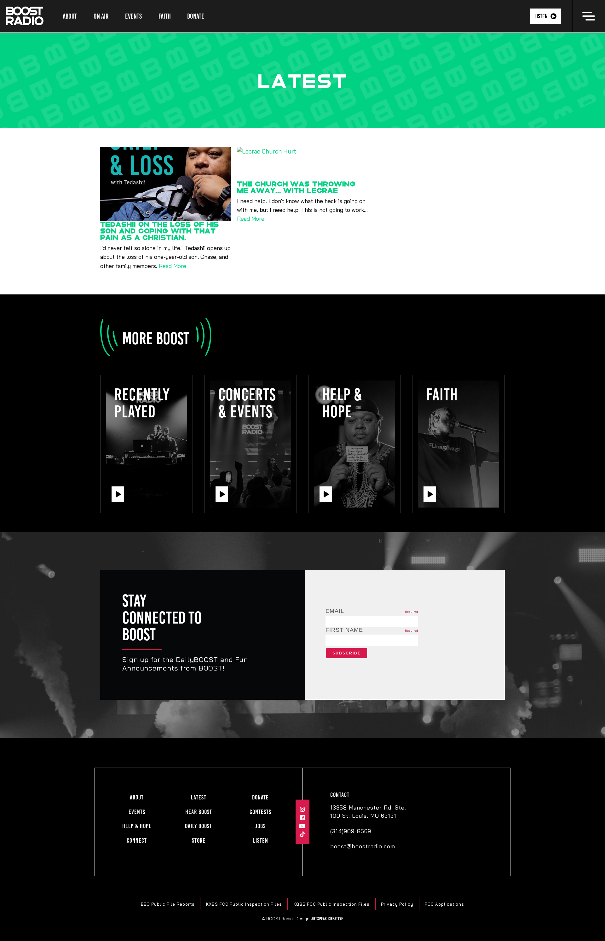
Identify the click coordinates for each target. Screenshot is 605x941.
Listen (541, 16)
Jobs (260, 826)
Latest (198, 797)
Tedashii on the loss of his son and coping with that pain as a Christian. (159, 230)
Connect (137, 840)
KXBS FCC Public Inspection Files (244, 904)
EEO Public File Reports (168, 904)
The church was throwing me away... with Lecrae (296, 187)
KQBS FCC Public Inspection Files (331, 904)
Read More (172, 265)
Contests (260, 812)
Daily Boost (198, 826)
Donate (195, 16)
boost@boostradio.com (362, 846)
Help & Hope (137, 826)
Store (198, 840)
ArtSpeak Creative (327, 918)
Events (133, 16)
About (70, 16)
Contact (339, 795)
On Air (101, 16)
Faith (164, 16)
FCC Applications (444, 904)
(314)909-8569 (350, 831)
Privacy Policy (397, 904)
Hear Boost (198, 812)
